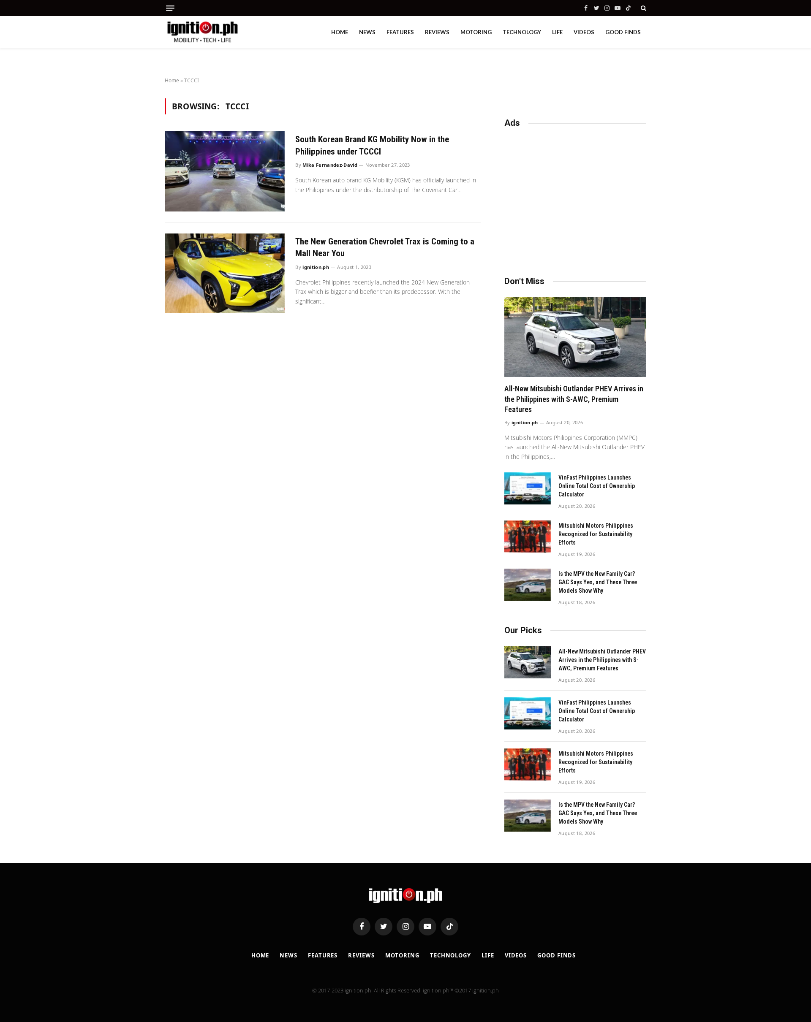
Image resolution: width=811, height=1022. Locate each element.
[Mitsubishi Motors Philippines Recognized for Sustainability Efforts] (527, 536)
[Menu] (170, 8)
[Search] (642, 8)
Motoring (476, 32)
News (367, 32)
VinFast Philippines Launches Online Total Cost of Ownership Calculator (596, 486)
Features (400, 32)
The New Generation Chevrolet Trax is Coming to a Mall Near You (384, 247)
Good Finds (623, 32)
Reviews (437, 32)
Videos (584, 32)
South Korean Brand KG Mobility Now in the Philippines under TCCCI (372, 145)
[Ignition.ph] (202, 32)
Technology (522, 32)
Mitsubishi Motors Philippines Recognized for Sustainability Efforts (595, 534)
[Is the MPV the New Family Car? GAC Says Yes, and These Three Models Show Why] (527, 585)
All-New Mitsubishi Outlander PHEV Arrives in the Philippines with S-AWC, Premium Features (573, 399)
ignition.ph (315, 267)
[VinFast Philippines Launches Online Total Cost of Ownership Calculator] (527, 488)
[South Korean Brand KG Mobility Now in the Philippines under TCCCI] (225, 171)
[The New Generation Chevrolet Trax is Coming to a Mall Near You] (225, 273)
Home (339, 32)
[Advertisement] (575, 198)
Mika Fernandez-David (329, 165)
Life (557, 32)
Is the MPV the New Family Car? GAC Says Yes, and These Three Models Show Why (597, 582)
